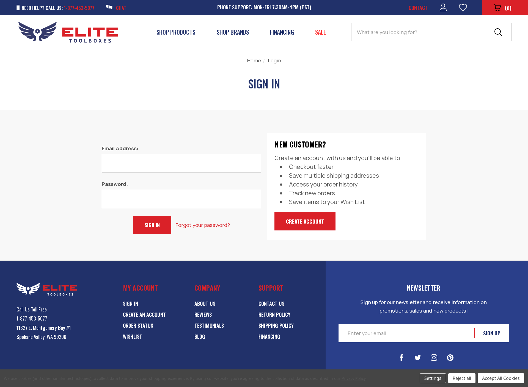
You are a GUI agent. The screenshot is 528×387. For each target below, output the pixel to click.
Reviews (203, 314)
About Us (204, 303)
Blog (199, 336)
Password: (115, 184)
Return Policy (274, 314)
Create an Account (144, 314)
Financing (282, 32)
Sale (320, 32)
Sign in (130, 303)
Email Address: (120, 148)
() (508, 8)
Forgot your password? (202, 225)
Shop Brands (233, 32)
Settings (432, 378)
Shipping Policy (276, 325)
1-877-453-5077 (31, 318)
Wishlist (132, 336)
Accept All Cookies (501, 378)
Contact (418, 7)
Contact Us (271, 303)
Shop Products (175, 32)
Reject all (462, 378)
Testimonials (209, 325)
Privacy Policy (353, 378)
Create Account (305, 221)
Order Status (138, 325)
